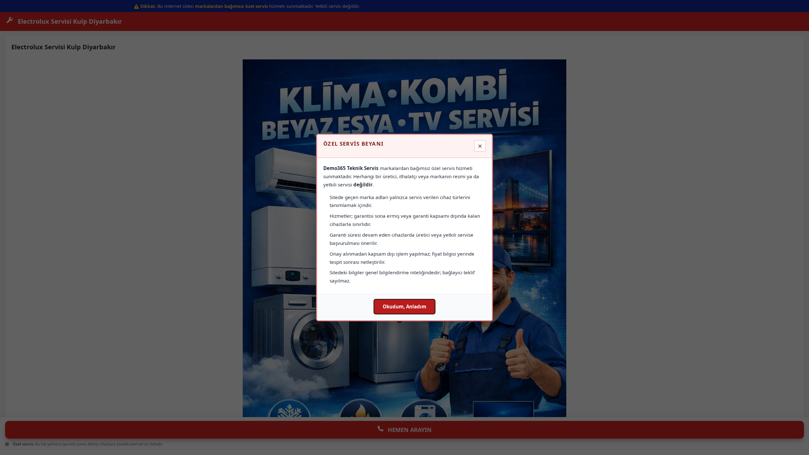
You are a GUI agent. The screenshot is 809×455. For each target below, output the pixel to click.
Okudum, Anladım (404, 306)
